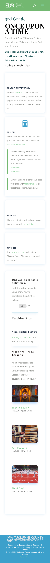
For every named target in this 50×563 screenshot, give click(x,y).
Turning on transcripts (22, 337)
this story (19, 92)
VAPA (23, 60)
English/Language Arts (31, 51)
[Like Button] (22, 306)
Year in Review (21, 407)
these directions (18, 252)
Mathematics (14, 56)
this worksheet (30, 183)
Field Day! (18, 488)
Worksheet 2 (16, 171)
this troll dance (29, 224)
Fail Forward (19, 448)
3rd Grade (15, 19)
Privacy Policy (25, 557)
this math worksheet (16, 144)
